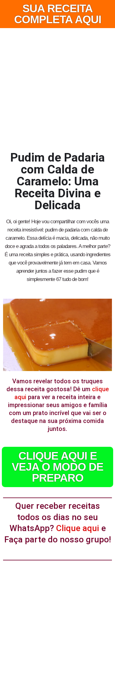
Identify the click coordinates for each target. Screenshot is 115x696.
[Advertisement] (57, 88)
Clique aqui (77, 528)
